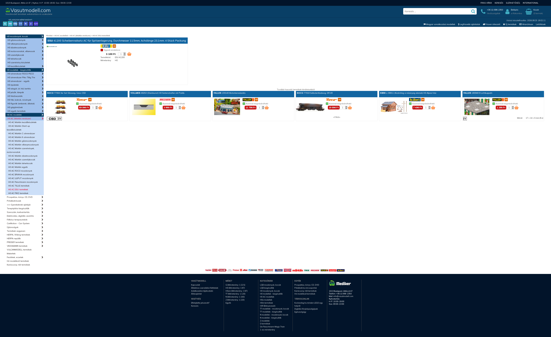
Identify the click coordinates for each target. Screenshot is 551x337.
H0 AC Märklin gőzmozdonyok (22, 141)
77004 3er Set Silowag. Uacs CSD (66, 93)
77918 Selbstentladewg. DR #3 (315, 93)
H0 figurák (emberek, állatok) (21, 103)
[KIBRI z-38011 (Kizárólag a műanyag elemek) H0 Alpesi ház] (393, 107)
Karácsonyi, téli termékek (18, 264)
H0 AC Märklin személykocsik (21, 159)
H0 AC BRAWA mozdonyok (21, 174)
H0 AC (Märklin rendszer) (19, 118)
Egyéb (228, 303)
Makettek (11, 253)
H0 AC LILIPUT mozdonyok (20, 178)
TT (20, 23)
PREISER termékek (15, 242)
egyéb (36, 24)
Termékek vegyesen (16, 231)
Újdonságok (12, 227)
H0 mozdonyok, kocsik (17, 36)
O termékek (265, 323)
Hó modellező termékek (18, 261)
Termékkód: (106, 57)
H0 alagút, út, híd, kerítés (19, 88)
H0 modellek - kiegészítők (19, 70)
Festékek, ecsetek (15, 257)
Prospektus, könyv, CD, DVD (20, 197)
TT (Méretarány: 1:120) (235, 294)
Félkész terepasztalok (17, 219)
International (530, 3)
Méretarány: (106, 60)
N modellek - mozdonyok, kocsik (274, 315)
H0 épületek (13, 85)
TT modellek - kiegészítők (271, 312)
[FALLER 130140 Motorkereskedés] (227, 107)
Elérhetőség (513, 3)
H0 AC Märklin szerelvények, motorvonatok (20, 150)
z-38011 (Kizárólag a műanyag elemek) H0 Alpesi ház (408, 93)
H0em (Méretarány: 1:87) (237, 291)
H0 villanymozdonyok (18, 44)
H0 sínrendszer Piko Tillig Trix (21, 77)
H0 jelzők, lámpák (16, 92)
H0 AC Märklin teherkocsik (20, 163)
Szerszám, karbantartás (18, 212)
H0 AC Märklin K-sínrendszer (21, 137)
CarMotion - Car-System (18, 223)
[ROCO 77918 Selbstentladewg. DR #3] (310, 107)
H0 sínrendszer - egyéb (18, 81)
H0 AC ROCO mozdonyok (20, 171)
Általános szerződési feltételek (204, 288)
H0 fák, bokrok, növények (19, 100)
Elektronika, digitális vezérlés (20, 216)
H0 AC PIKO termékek (18, 193)
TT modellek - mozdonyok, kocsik (274, 309)
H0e (15, 23)
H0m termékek (266, 303)
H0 (10, 23)
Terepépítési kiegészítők (18, 208)
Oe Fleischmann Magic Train (272, 327)
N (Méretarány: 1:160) (235, 297)
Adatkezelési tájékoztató (202, 291)
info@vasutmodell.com (343, 296)
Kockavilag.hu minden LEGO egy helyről (308, 304)
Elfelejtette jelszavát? (200, 303)
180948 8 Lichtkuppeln (477, 93)
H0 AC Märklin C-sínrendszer (21, 133)
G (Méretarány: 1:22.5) (235, 285)
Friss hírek (486, 3)
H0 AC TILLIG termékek (18, 185)
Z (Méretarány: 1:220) (235, 300)
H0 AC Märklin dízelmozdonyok (22, 156)
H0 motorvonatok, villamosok (21, 51)
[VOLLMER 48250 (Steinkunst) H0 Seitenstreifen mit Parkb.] (143, 107)
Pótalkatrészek (14, 201)
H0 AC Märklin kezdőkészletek (22, 122)
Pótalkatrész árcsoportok (305, 288)
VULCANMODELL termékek (19, 249)
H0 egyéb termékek (17, 111)
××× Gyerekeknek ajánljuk (19, 204)
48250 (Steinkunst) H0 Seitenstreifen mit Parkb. (157, 93)
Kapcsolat (195, 285)
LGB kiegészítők (267, 288)
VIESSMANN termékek (17, 246)
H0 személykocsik (16, 55)
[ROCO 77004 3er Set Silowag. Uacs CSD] (60, 107)
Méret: (520, 118)
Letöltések (541, 24)
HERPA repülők (14, 238)
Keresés (499, 3)
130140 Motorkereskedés (230, 93)
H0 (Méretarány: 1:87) (235, 288)
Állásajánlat (196, 294)
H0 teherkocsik (14, 58)
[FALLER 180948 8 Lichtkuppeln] (476, 107)
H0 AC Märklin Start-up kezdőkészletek (18, 128)
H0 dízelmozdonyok (17, 47)
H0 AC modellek (14, 114)
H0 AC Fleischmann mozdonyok (23, 182)
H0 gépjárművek (15, 107)
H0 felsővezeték (15, 96)
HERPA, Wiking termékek (18, 234)
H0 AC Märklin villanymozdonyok (23, 144)
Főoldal (49, 35)
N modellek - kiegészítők (270, 318)
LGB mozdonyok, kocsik (270, 285)
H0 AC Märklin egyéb (18, 167)
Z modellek (265, 321)
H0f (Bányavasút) (267, 306)
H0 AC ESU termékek (18, 189)
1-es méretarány (267, 330)
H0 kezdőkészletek (16, 66)
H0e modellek (266, 300)
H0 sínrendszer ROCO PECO (21, 73)
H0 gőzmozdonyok (16, 40)
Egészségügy (300, 312)
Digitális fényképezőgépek (306, 309)
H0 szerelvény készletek (19, 62)
